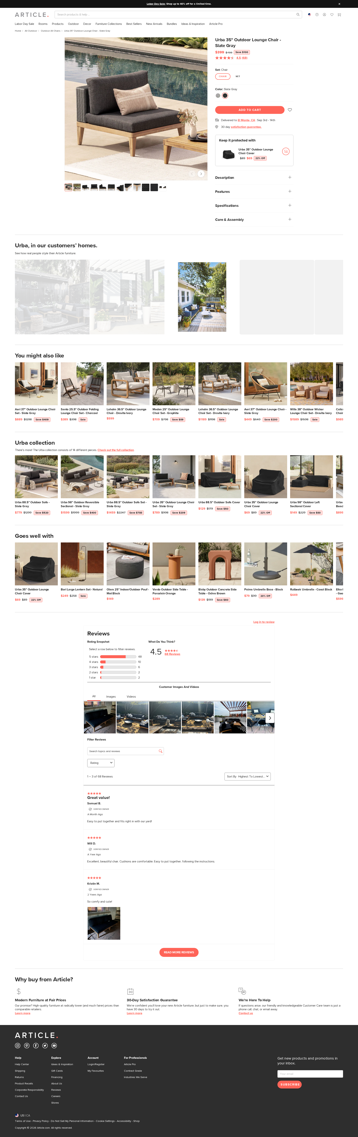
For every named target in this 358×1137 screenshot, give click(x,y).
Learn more (22, 1013)
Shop (136, 1121)
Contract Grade (133, 1071)
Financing (56, 1077)
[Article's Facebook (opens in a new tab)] (36, 1046)
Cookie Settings (105, 1121)
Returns (19, 1077)
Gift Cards (57, 1071)
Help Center (22, 1064)
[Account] (324, 14)
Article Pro (130, 1064)
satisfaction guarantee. (246, 126)
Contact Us (21, 1096)
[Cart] (339, 15)
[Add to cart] (286, 151)
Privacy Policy (41, 1121)
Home (18, 31)
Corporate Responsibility (29, 1090)
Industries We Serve (135, 1077)
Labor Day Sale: (156, 4)
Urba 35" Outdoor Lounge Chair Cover (255, 151)
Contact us (246, 1013)
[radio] (218, 95)
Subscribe (290, 1084)
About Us (56, 1083)
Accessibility (124, 1121)
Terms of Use (23, 1121)
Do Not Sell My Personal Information (72, 1121)
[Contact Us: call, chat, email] (316, 14)
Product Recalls (24, 1083)
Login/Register (96, 1064)
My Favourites (96, 1071)
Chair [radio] (223, 76)
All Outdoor (31, 31)
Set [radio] (238, 76)
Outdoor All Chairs (50, 31)
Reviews (56, 1090)
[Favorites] (331, 15)
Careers (55, 1096)
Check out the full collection (116, 450)
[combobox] (309, 14)
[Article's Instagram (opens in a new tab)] (17, 1046)
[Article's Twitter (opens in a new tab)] (45, 1046)
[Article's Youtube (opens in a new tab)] (54, 1046)
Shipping (20, 1071)
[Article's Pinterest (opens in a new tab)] (26, 1046)
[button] (316, 14)
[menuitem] (24, 24)
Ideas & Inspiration (62, 1064)
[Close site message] (339, 4)
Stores (55, 1103)
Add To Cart (250, 109)
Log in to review (263, 621)
